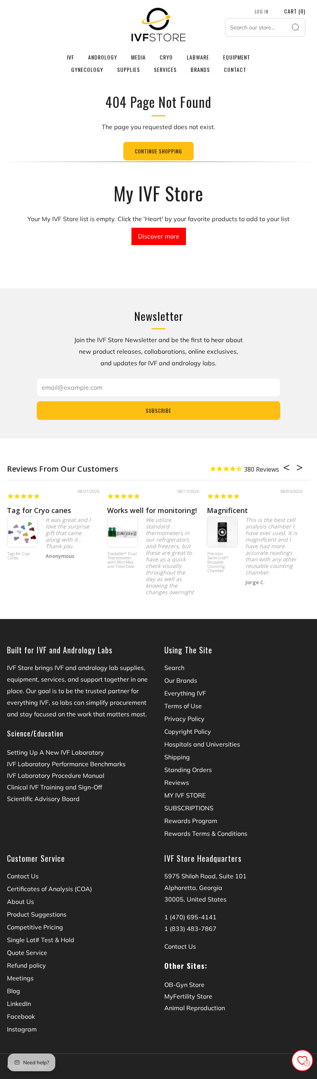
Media (138, 57)
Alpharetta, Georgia (193, 887)
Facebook (21, 1016)
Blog (13, 991)
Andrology (102, 57)
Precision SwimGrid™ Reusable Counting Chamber (217, 562)
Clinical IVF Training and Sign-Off (54, 787)
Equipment (236, 57)
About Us (20, 901)
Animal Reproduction (194, 1008)
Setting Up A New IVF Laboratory (55, 752)
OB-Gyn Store (184, 985)
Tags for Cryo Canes (18, 556)
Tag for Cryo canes (39, 510)
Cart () (294, 11)
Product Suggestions (36, 914)
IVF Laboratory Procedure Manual (55, 775)
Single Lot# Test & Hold (40, 940)
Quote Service (27, 952)
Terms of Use (183, 706)
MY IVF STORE (185, 795)
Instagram (22, 1029)
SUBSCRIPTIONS (188, 808)
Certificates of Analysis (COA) (49, 889)
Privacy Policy (184, 719)
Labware (198, 57)
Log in (262, 12)
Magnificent (227, 510)
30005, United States (195, 899)
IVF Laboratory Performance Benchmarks (66, 764)
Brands (200, 69)
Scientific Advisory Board (43, 799)
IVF (70, 57)
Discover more (158, 236)
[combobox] (265, 27)
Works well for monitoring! (152, 510)
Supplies (128, 69)
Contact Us (23, 876)
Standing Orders (188, 770)
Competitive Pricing (35, 927)
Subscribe (158, 410)
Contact (235, 69)
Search (174, 668)
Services (165, 69)
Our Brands (180, 680)
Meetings (20, 978)
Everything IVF (185, 693)
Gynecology (87, 69)
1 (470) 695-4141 (190, 917)
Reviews (176, 782)
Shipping (177, 757)
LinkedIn (19, 1003)
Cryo (166, 57)
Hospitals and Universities (202, 744)
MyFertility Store (188, 996)
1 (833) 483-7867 (190, 928)
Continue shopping (158, 151)
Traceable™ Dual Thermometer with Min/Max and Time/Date (122, 560)
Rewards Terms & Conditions (205, 833)
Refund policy (26, 965)
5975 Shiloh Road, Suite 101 (205, 876)
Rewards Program (190, 821)
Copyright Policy (187, 731)
